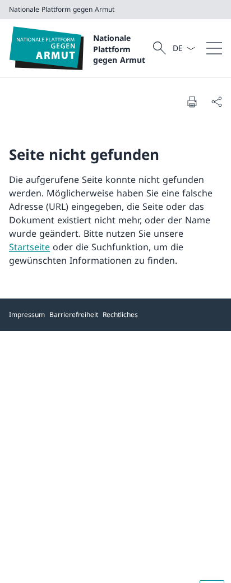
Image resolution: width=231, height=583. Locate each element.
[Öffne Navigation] (214, 48)
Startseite (29, 247)
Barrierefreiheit (73, 314)
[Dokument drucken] (191, 101)
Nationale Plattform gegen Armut (119, 49)
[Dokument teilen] (216, 101)
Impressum (27, 314)
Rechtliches (120, 314)
